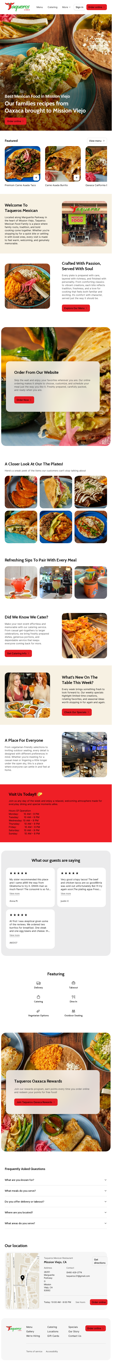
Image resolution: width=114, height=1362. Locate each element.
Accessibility (52, 1351)
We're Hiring (33, 1335)
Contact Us (74, 1335)
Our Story (73, 1331)
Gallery (30, 1331)
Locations (52, 1331)
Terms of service (34, 1351)
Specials (73, 1326)
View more (15, 893)
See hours (80, 1302)
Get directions (100, 1261)
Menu (40, 7)
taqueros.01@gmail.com (78, 1276)
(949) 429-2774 (74, 1272)
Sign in (79, 7)
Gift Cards (53, 1335)
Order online (99, 1302)
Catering (52, 7)
